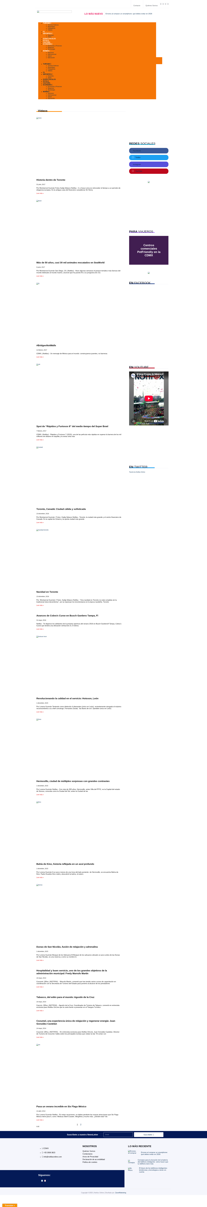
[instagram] (166, 3)
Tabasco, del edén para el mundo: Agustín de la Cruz (65, 997)
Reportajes (51, 26)
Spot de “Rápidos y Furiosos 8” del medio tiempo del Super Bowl (72, 426)
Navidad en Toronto (47, 592)
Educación (51, 57)
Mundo (46, 51)
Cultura (46, 83)
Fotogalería (51, 28)
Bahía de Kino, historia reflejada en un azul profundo (65, 864)
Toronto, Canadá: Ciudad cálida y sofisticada (61, 509)
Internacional (52, 54)
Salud (50, 56)
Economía (47, 44)
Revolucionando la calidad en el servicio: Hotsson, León (67, 698)
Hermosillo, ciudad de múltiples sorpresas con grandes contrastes (73, 781)
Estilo (46, 81)
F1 (44, 72)
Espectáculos (49, 39)
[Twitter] (164, 3)
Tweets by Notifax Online (137, 472)
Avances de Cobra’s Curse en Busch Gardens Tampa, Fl (67, 615)
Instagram (137, 164)
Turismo (46, 23)
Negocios (51, 47)
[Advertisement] (149, 122)
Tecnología (51, 49)
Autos (50, 78)
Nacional (51, 52)
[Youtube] (45, 1181)
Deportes (47, 33)
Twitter (138, 157)
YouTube (138, 171)
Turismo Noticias (53, 25)
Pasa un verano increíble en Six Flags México (61, 1106)
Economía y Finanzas (55, 46)
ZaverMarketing (120, 1193)
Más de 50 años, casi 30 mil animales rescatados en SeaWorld (70, 262)
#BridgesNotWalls (46, 345)
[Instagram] (42, 1181)
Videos (50, 30)
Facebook (137, 151)
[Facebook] (161, 3)
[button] (97, 61)
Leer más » (40, 193)
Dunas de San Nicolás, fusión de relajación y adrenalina (67, 947)
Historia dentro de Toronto (50, 180)
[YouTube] (168, 3)
